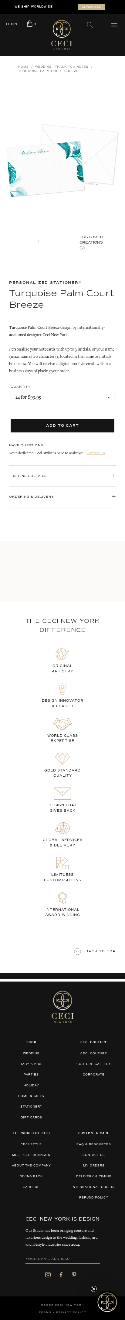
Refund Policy (93, 1197)
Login (11, 24)
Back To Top (101, 951)
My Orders (94, 1165)
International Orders (94, 1187)
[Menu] (115, 25)
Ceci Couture (93, 1053)
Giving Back (31, 1176)
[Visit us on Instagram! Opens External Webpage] (48, 1274)
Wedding (31, 1053)
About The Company (31, 1165)
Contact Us (95, 453)
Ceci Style (31, 1144)
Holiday (31, 1085)
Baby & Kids (31, 1064)
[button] (107, 1302)
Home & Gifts (31, 1096)
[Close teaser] (94, 1289)
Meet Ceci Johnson (31, 1155)
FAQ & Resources (93, 1144)
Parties (31, 1074)
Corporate (94, 1074)
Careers (31, 1187)
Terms (45, 1312)
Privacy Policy (71, 1312)
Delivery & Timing (93, 1176)
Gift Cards (31, 1117)
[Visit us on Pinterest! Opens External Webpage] (74, 1274)
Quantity (21, 386)
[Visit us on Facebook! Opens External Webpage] (61, 1274)
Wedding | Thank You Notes (62, 67)
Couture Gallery (93, 1064)
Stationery (31, 1106)
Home (23, 67)
